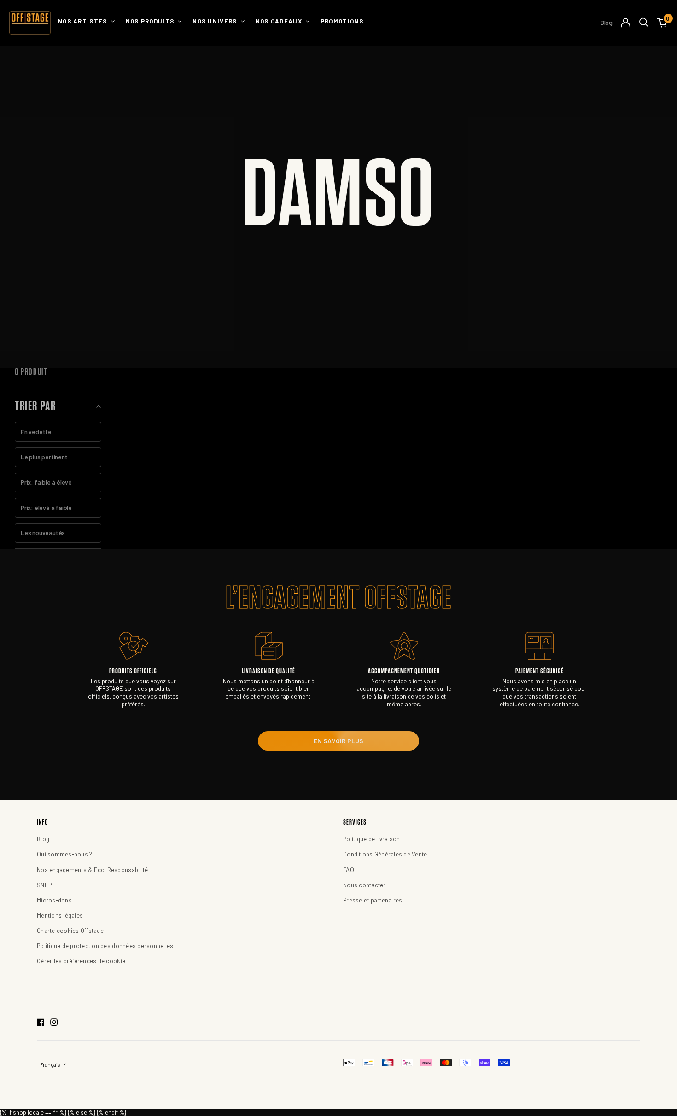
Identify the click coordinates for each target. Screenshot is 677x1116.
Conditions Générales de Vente (385, 854)
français (50, 1065)
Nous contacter (364, 885)
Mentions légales (60, 915)
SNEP (44, 885)
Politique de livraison (371, 839)
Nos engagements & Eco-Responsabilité (92, 869)
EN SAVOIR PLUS (338, 741)
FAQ (348, 869)
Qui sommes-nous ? (64, 854)
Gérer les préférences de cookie (81, 961)
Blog (607, 22)
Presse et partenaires (372, 900)
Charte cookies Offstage (70, 930)
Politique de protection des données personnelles (105, 945)
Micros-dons (54, 900)
